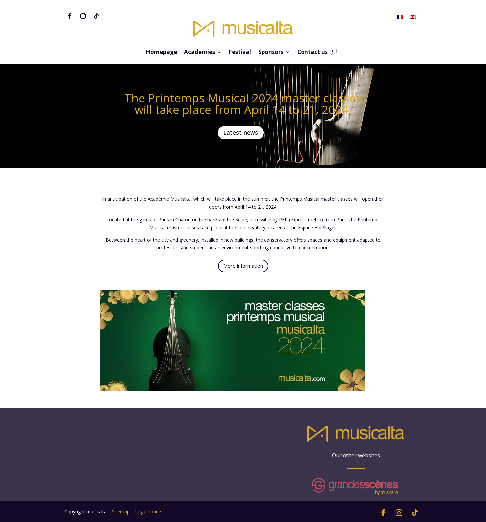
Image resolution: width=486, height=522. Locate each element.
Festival (240, 53)
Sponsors (270, 53)
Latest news (240, 132)
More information (243, 265)
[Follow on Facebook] (69, 16)
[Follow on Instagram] (83, 16)
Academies (199, 53)
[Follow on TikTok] (96, 16)
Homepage (161, 53)
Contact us (312, 53)
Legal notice (148, 511)
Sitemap (121, 511)
